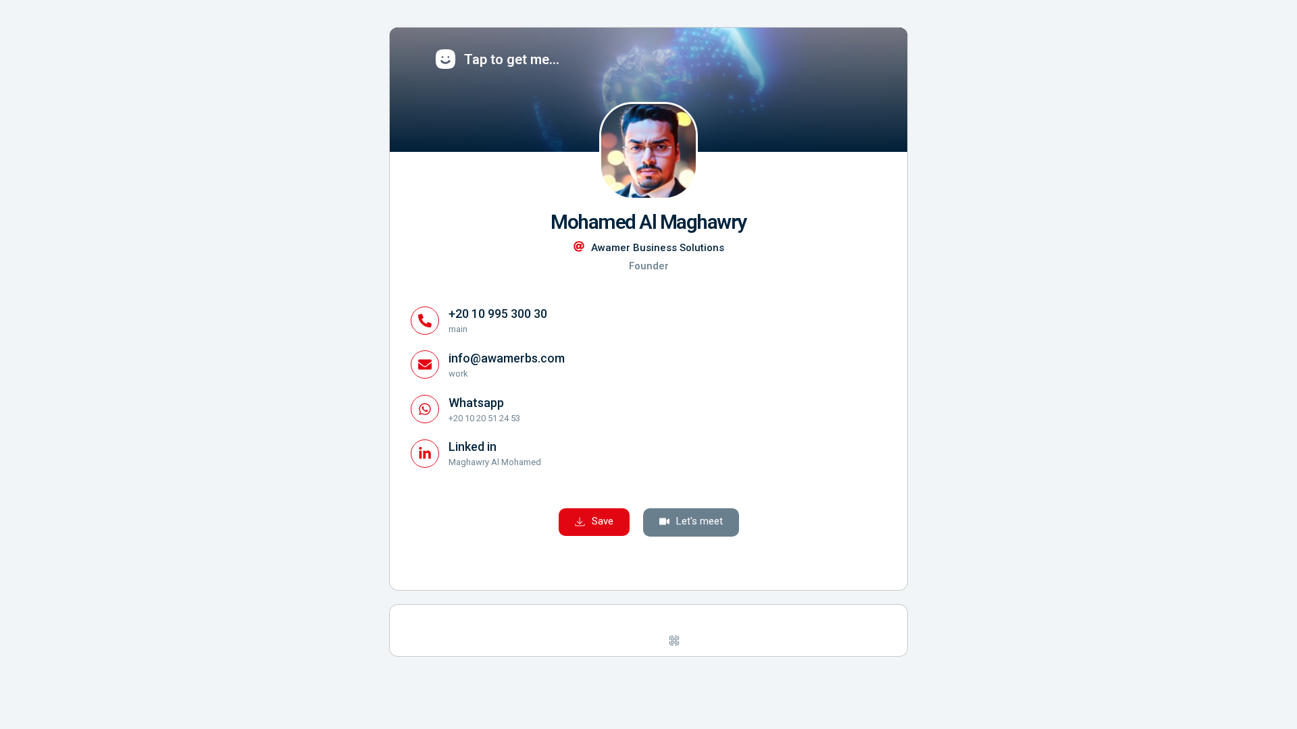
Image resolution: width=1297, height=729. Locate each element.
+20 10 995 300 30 (498, 313)
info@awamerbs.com (507, 358)
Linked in (473, 446)
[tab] (614, 640)
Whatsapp (476, 403)
